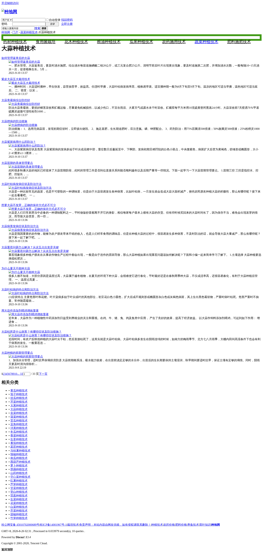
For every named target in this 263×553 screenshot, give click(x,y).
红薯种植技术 (19, 480)
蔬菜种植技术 (29, 32)
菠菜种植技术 (19, 416)
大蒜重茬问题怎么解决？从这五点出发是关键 (30, 247)
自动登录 (54, 19)
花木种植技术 (76, 41)
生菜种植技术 (19, 499)
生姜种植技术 (19, 439)
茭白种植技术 (19, 491)
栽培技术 (73, 524)
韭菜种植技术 (19, 412)
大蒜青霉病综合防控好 (15, 100)
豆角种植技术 (19, 424)
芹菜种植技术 (19, 401)
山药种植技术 (19, 473)
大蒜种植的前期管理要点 (17, 352)
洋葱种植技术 (19, 427)
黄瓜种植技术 (19, 390)
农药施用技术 (174, 41)
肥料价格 (181, 524)
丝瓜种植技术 (19, 397)
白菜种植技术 (19, 506)
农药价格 (169, 524)
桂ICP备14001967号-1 (53, 524)
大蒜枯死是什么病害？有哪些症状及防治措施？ (31, 331)
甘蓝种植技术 (19, 488)
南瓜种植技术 (19, 458)
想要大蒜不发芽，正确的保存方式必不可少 (28, 205)
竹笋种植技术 (19, 518)
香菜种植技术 (19, 435)
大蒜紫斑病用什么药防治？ (18, 141)
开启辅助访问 (10, 3)
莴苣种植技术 (19, 446)
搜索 (37, 28)
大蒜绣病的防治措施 (14, 121)
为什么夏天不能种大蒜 (15, 268)
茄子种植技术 (19, 394)
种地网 (5, 32)
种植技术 (157, 524)
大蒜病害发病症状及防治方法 (20, 226)
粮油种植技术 (109, 41)
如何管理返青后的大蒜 (15, 58)
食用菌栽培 (45, 41)
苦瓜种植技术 (19, 420)
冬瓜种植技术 (19, 431)
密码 (4, 23)
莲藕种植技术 (19, 469)
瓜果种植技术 (141, 41)
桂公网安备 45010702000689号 (20, 524)
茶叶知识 (205, 524)
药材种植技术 (15, 41)
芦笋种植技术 (19, 484)
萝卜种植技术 (19, 465)
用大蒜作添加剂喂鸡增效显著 (20, 310)
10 (15, 373)
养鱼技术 (193, 524)
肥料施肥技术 (239, 41)
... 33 (20, 373)
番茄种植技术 (19, 443)
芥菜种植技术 (19, 510)
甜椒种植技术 (19, 514)
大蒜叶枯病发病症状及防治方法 (21, 184)
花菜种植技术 (19, 503)
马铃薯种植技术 (20, 450)
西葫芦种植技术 (20, 461)
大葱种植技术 (19, 405)
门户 (15, 32)
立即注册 (67, 23)
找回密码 (67, 19)
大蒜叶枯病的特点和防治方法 (20, 289)
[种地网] (9, 11)
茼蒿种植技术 (19, 495)
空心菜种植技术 (20, 476)
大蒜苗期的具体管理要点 (17, 162)
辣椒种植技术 (19, 454)
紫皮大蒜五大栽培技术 (15, 79)
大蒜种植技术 (19, 409)
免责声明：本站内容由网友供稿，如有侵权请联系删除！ (115, 524)
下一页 (43, 373)
